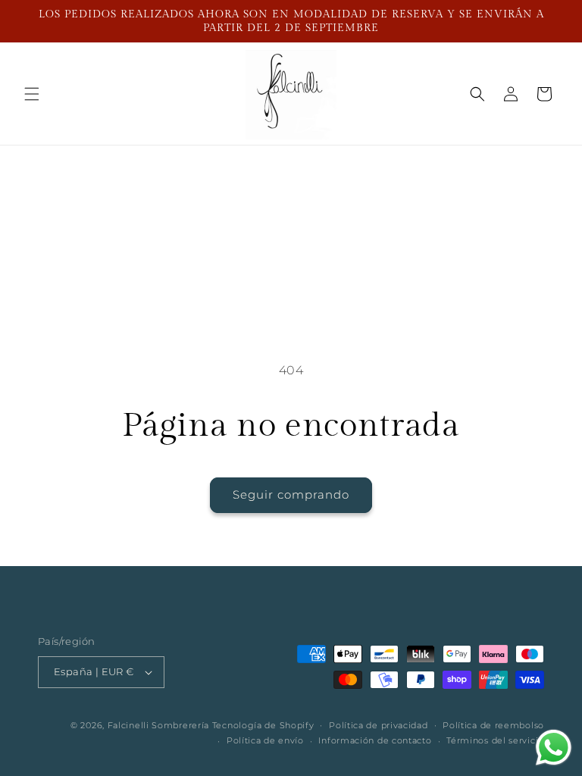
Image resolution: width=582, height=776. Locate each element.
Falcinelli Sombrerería (158, 725)
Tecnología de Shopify (263, 725)
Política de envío (265, 740)
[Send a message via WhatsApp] (553, 747)
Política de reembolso (493, 725)
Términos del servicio (495, 740)
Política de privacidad (378, 725)
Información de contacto (374, 740)
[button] (31, 94)
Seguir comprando (291, 494)
